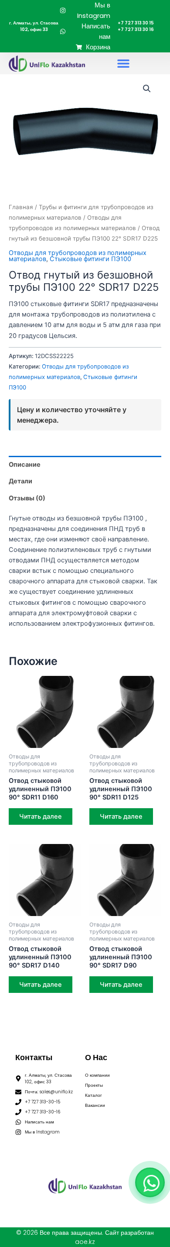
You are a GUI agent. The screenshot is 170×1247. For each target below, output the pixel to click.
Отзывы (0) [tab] (27, 498)
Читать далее (40, 816)
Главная (21, 206)
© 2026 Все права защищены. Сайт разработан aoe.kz (85, 1237)
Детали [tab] (20, 481)
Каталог (93, 1095)
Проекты (94, 1085)
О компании (97, 1075)
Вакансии (95, 1105)
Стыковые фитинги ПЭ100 (90, 259)
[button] (123, 63)
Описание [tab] (25, 464)
